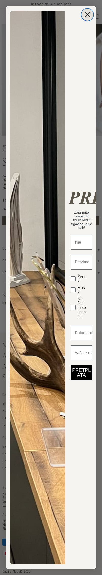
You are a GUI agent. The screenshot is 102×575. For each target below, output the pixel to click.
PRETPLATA (81, 372)
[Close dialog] (87, 14)
